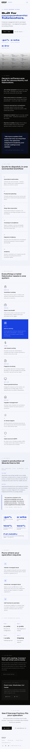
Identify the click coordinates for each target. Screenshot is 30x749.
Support (3, 740)
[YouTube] (9, 746)
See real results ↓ (18, 31)
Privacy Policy (19, 740)
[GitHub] (6, 746)
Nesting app (10, 740)
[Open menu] (27, 2)
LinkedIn (8, 728)
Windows (8, 696)
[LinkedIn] (3, 746)
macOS (17, 696)
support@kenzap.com (21, 728)
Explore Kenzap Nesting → (9, 674)
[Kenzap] (4, 737)
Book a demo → (7, 31)
